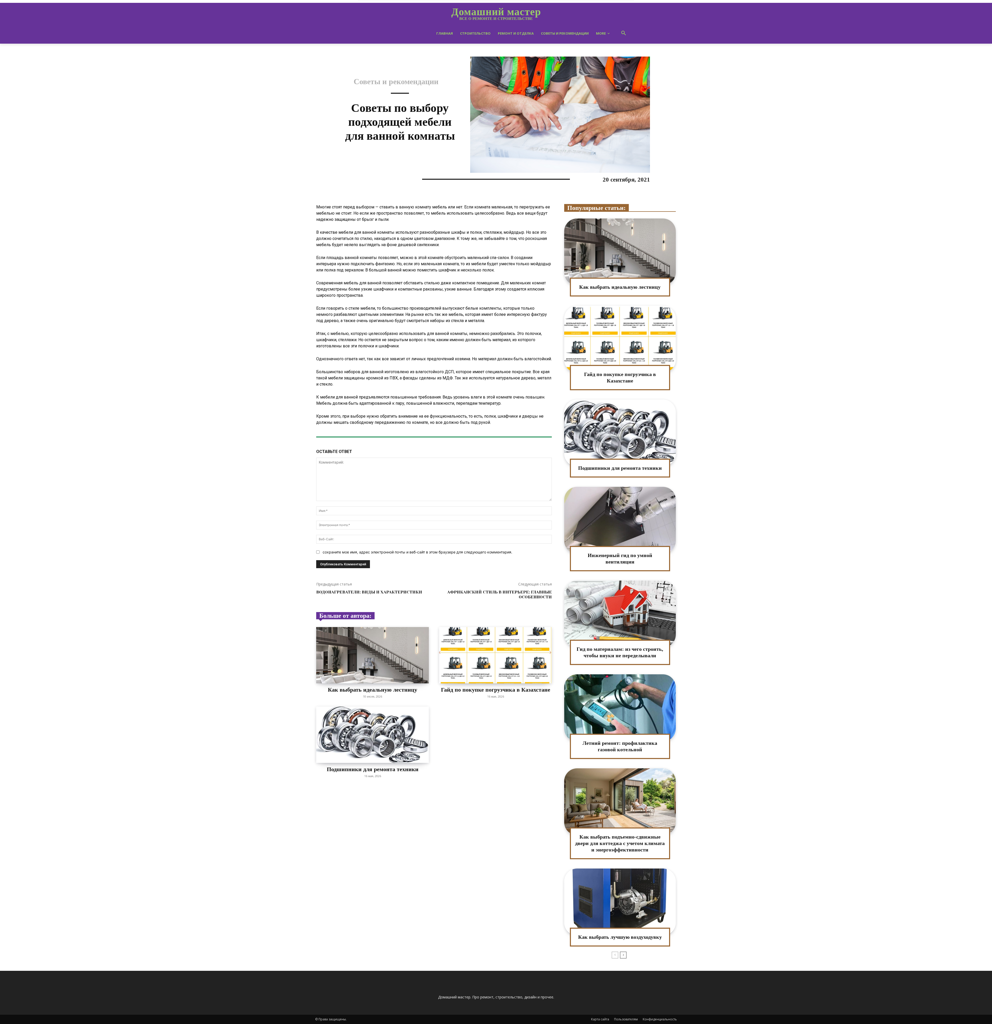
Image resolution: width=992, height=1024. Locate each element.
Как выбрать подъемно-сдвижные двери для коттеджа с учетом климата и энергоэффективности (620, 843)
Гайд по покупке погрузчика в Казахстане (495, 689)
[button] (623, 33)
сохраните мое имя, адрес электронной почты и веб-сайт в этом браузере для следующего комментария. (417, 552)
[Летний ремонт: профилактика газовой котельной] (620, 707)
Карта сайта (600, 1019)
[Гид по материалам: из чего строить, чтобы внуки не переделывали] (620, 614)
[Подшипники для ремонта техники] (372, 735)
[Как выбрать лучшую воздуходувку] (620, 902)
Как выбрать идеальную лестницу (372, 689)
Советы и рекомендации (396, 81)
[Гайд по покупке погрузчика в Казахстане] (495, 655)
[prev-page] (615, 955)
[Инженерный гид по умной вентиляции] (620, 520)
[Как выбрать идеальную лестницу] (372, 655)
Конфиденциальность (660, 1019)
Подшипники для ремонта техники (373, 769)
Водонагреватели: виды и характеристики (369, 592)
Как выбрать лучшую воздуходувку (620, 937)
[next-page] (623, 955)
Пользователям (626, 1019)
